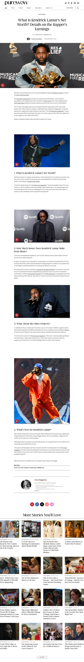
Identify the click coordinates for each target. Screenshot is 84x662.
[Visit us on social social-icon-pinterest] (69, 3)
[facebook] (3, 26)
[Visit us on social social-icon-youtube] (78, 3)
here (55, 461)
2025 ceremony (50, 274)
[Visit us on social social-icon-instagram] (75, 3)
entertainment (42, 14)
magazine (57, 111)
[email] (3, 39)
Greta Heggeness (40, 480)
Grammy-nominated (23, 99)
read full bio (36, 490)
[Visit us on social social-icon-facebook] (72, 3)
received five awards (34, 274)
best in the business (22, 95)
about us (49, 8)
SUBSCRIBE (69, 8)
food (21, 8)
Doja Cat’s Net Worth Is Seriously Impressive (29, 467)
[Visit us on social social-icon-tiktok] (66, 3)
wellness (38, 8)
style (13, 8)
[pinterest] (3, 85)
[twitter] (3, 30)
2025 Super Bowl (19, 103)
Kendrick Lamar (57, 93)
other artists (48, 101)
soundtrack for (45, 269)
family (29, 8)
